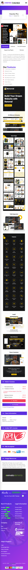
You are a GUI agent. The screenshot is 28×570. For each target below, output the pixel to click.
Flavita (4, 513)
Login (2, 545)
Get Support (4, 551)
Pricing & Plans (10, 407)
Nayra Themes (12, 563)
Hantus (4, 515)
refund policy (10, 421)
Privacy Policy (18, 507)
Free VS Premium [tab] (22, 46)
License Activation (5, 553)
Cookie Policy (18, 509)
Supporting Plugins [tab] (8, 50)
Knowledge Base (5, 547)
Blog (2, 526)
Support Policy (18, 511)
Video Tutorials (4, 549)
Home (10, 15)
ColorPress (5, 518)
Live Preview (18, 33)
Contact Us (4, 555)
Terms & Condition (19, 518)
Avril (4, 509)
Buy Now (15, 400)
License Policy (18, 513)
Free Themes (4, 528)
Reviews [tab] (22, 50)
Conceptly (5, 511)
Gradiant (5, 507)
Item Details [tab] (5, 46)
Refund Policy (18, 515)
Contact (3, 530)
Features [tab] (13, 46)
